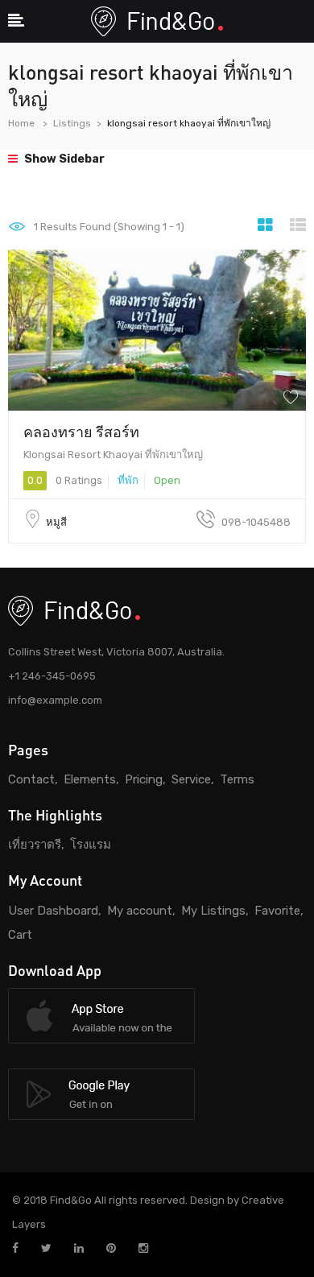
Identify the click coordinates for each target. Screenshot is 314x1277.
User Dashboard (53, 910)
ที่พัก (128, 480)
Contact (31, 779)
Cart (20, 935)
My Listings (213, 910)
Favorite (277, 910)
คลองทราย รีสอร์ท (81, 431)
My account (139, 910)
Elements (90, 779)
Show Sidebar (63, 159)
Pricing (144, 779)
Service (191, 779)
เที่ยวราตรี (34, 844)
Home (21, 123)
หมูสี (56, 522)
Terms (237, 779)
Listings (72, 123)
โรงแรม (90, 844)
